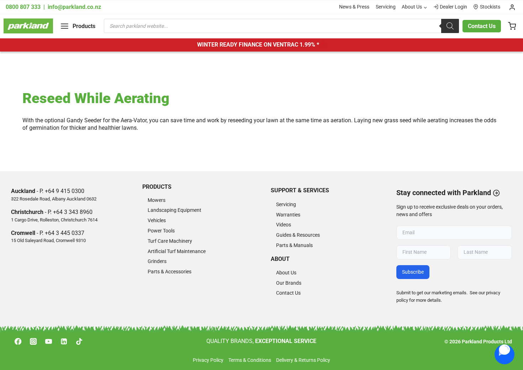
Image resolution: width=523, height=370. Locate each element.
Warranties (288, 215)
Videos (283, 225)
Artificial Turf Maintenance (177, 251)
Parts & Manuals (294, 245)
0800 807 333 (24, 7)
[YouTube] (48, 341)
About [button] (280, 259)
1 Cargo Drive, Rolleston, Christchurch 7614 (54, 219)
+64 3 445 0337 (64, 233)
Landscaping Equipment (174, 210)
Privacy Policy (208, 360)
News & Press (354, 7)
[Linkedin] (64, 341)
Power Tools (161, 231)
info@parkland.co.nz (74, 7)
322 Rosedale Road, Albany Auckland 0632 (53, 199)
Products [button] (156, 186)
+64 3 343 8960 (73, 212)
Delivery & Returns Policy (303, 360)
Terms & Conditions (249, 360)
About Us (286, 273)
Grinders (157, 261)
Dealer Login (453, 7)
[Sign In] (512, 7)
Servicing (386, 7)
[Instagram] (33, 341)
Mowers (156, 200)
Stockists (490, 7)
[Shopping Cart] (511, 26)
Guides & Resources (298, 235)
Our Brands (288, 283)
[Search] (450, 26)
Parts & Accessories (169, 272)
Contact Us (482, 26)
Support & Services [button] (300, 190)
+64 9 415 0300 (64, 191)
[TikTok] (79, 341)
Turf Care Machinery (170, 241)
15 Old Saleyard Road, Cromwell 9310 (48, 240)
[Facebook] (18, 341)
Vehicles (157, 221)
